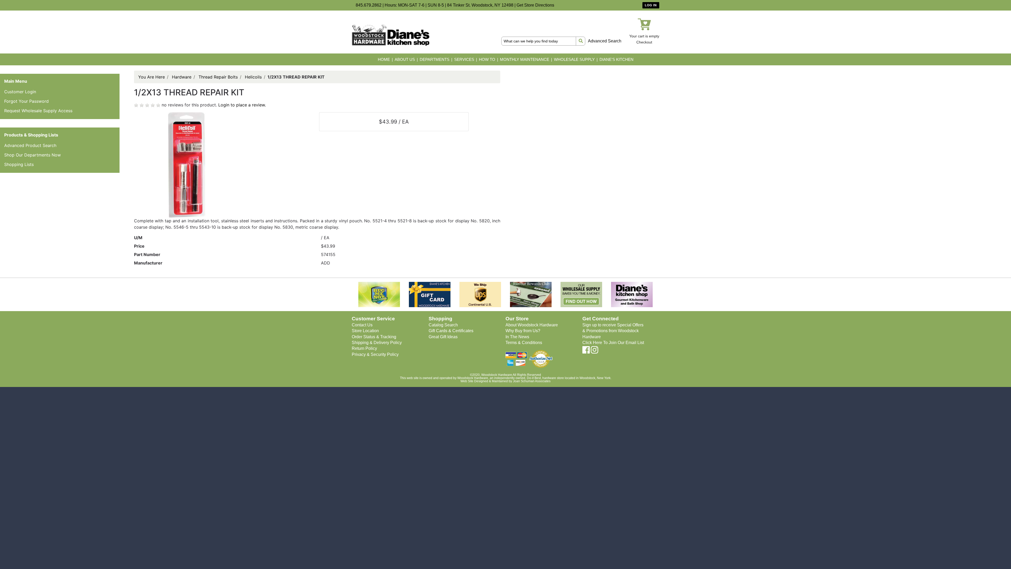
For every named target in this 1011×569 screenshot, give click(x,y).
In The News (517, 337)
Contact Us (362, 325)
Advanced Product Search (30, 145)
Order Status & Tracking (374, 337)
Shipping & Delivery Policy (377, 342)
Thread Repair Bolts (218, 77)
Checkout (644, 42)
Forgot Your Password (26, 101)
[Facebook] (586, 351)
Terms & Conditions (524, 342)
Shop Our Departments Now (32, 155)
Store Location (365, 330)
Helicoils (253, 77)
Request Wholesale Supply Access (38, 110)
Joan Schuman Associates (532, 381)
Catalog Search (443, 325)
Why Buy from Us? (523, 330)
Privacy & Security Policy (375, 354)
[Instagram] (594, 351)
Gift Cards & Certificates (451, 330)
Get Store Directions (535, 5)
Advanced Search (604, 41)
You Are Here (151, 77)
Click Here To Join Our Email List (613, 342)
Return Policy (364, 348)
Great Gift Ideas (443, 337)
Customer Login (20, 91)
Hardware (181, 77)
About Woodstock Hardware (532, 325)
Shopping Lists (19, 164)
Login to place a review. (242, 104)
